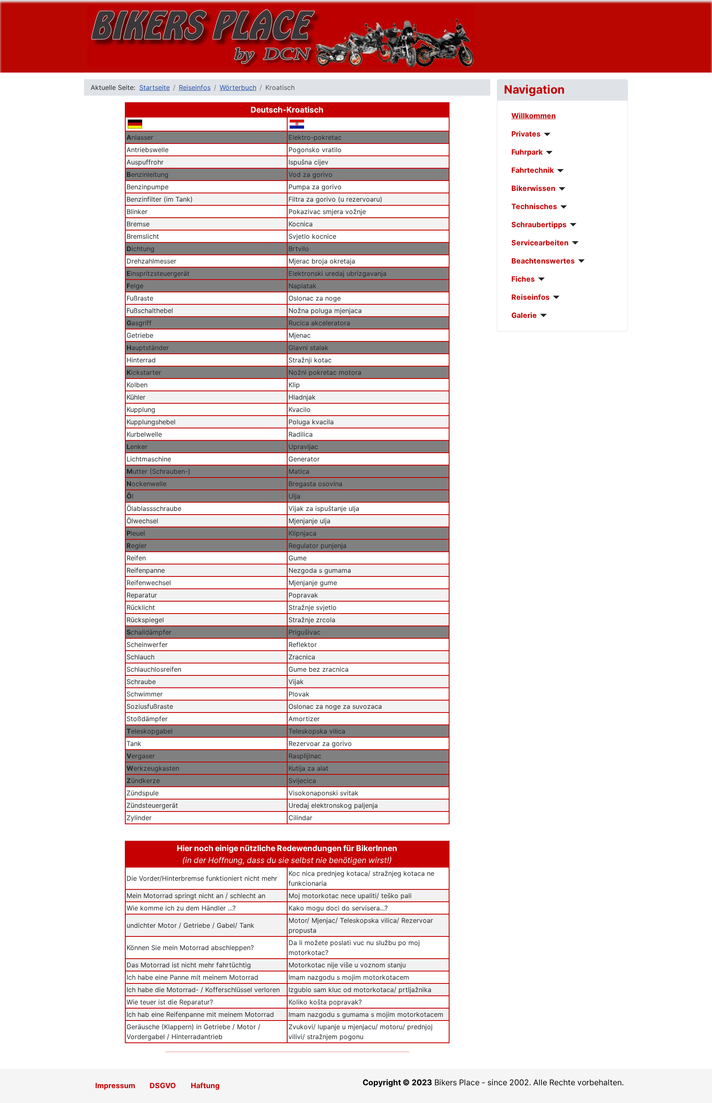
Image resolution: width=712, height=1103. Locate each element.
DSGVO (163, 1085)
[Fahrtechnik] (559, 170)
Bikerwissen (533, 188)
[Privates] (546, 134)
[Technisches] (562, 207)
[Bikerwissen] (560, 188)
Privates (526, 133)
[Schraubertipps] (572, 224)
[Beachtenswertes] (580, 261)
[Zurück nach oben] (697, 1087)
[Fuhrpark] (548, 152)
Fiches (523, 279)
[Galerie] (542, 315)
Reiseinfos (530, 297)
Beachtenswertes (543, 260)
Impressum (115, 1085)
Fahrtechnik (532, 170)
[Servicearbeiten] (574, 243)
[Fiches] (540, 279)
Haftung (205, 1085)
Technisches (534, 206)
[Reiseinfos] (555, 297)
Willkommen (533, 115)
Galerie (524, 315)
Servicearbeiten (540, 242)
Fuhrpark (527, 152)
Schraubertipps (539, 224)
